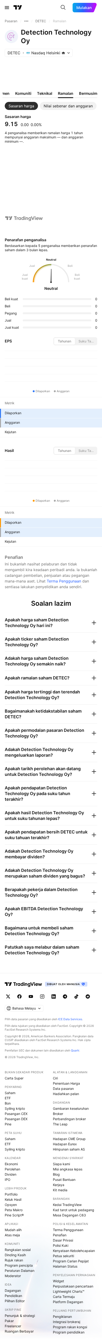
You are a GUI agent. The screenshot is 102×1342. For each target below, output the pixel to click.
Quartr (75, 1050)
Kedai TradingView (67, 1205)
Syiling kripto (15, 1108)
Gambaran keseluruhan (71, 1108)
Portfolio (11, 1194)
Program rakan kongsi (70, 1327)
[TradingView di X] (8, 996)
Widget (58, 1281)
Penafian (59, 1235)
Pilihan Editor (15, 1301)
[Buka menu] (7, 7)
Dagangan (13, 1290)
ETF (8, 1098)
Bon (8, 1103)
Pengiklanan (62, 1317)
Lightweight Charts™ (68, 1291)
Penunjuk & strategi (20, 1316)
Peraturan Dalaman (19, 1271)
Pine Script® (14, 1215)
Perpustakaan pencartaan (73, 1286)
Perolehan (12, 1169)
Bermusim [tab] (88, 93)
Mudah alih (13, 1230)
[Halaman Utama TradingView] (18, 7)
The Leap (60, 1124)
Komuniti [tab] (23, 93)
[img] (63, 53)
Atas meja (12, 1235)
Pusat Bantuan (64, 1180)
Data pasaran (63, 1089)
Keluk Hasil (13, 1199)
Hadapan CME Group (69, 1139)
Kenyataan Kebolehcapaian (74, 1251)
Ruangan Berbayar (19, 1331)
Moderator (13, 1276)
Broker (58, 1114)
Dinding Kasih (15, 1255)
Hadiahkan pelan (66, 1094)
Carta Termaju (64, 1297)
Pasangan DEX (16, 1119)
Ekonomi (11, 1164)
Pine (8, 1124)
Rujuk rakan (14, 1260)
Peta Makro (14, 1210)
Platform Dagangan (68, 1302)
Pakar (9, 1321)
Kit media (60, 1190)
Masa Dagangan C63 (69, 1215)
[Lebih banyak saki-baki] (26, 21)
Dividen (10, 1174)
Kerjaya (58, 1185)
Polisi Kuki (60, 1245)
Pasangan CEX (16, 1114)
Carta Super (14, 1078)
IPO (7, 1180)
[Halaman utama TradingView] (23, 984)
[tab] (21, 106)
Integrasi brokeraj (66, 1322)
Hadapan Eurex (65, 1144)
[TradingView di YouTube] (31, 996)
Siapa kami (61, 1164)
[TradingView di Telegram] (65, 996)
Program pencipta (19, 1265)
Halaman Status (65, 1266)
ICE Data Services (70, 1019)
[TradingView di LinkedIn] (53, 996)
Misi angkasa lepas (67, 1169)
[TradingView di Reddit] (87, 996)
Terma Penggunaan (64, 581)
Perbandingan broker (69, 1119)
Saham (10, 1093)
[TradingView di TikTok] (76, 996)
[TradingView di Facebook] (19, 996)
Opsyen (11, 1205)
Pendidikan (13, 1296)
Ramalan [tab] (65, 93)
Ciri (55, 1078)
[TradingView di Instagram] (42, 996)
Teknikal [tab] (44, 93)
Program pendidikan (68, 1332)
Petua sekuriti (63, 1256)
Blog (56, 1174)
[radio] (64, 341)
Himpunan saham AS (69, 1149)
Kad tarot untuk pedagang (73, 1210)
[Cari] (63, 7)
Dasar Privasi (63, 1240)
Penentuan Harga (66, 1083)
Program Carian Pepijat (71, 1261)
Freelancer (13, 1326)
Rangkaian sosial (18, 1250)
